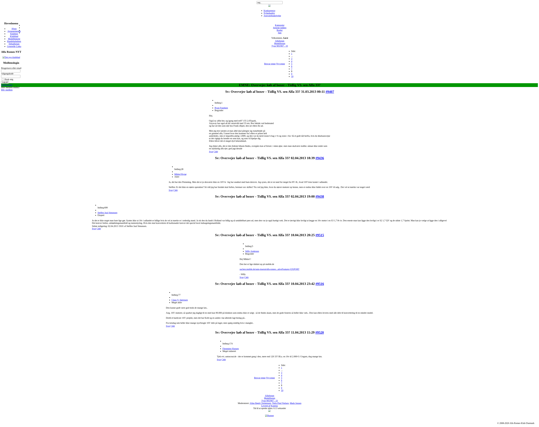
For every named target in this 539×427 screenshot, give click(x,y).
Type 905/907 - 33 (279, 46)
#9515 (320, 235)
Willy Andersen (252, 251)
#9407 (330, 91)
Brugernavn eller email (11, 68)
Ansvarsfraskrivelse (272, 15)
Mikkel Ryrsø (180, 174)
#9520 (319, 332)
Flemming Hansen (230, 348)
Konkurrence (269, 10)
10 (292, 76)
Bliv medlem (6, 90)
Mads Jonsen (295, 403)
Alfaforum (279, 41)
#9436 (320, 158)
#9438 (320, 196)
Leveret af (265, 406)
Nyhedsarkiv (269, 13)
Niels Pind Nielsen (280, 403)
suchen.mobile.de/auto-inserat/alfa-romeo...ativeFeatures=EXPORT (269, 269)
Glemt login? (7, 85)
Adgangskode (7, 73)
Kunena (274, 406)
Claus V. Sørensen (180, 300)
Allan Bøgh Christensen (260, 403)
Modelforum (279, 43)
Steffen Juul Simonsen (107, 212)
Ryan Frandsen (221, 108)
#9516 (320, 284)
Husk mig (8, 79)
